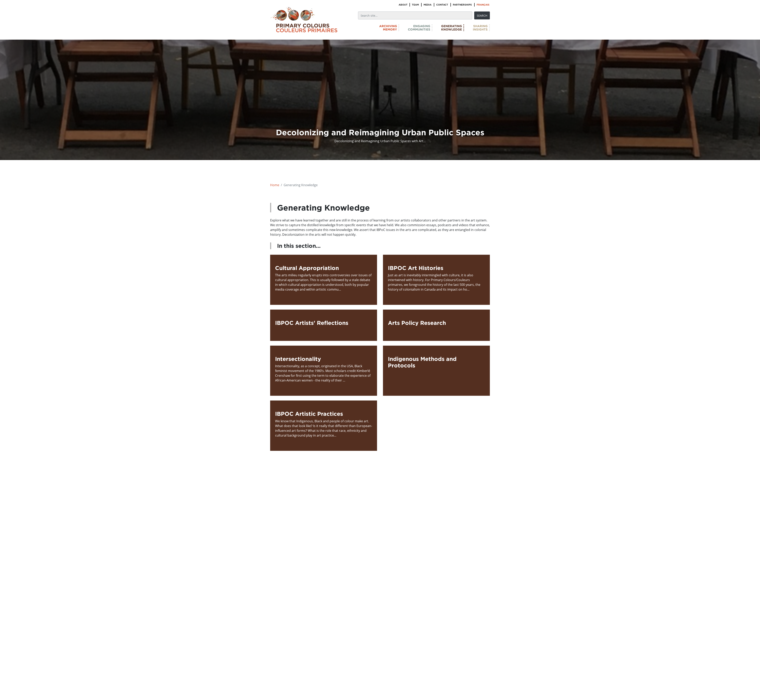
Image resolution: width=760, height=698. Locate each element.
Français (483, 4)
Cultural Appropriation (307, 268)
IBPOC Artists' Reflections (311, 323)
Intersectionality (298, 359)
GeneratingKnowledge (451, 27)
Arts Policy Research (417, 323)
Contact (442, 4)
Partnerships (462, 4)
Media (427, 4)
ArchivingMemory (388, 27)
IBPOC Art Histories (415, 268)
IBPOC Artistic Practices (309, 414)
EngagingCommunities (419, 27)
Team (415, 4)
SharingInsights (480, 27)
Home (274, 185)
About (403, 4)
